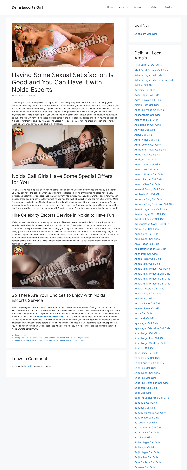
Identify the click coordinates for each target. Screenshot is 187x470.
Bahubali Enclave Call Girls (150, 412)
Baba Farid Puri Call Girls (149, 363)
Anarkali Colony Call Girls (149, 189)
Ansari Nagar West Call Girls (151, 214)
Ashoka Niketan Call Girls (149, 288)
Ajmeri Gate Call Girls (147, 104)
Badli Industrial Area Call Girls (151, 397)
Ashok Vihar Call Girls (147, 263)
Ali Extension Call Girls (147, 124)
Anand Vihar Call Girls (147, 184)
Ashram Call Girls (144, 298)
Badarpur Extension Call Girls (151, 382)
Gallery (155, 7)
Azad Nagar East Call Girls (150, 338)
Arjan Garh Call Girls (146, 234)
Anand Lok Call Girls (146, 169)
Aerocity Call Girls (144, 90)
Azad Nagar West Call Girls (150, 343)
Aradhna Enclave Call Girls (150, 219)
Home (110, 7)
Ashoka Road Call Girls (147, 293)
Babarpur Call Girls (145, 368)
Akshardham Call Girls (147, 114)
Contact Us (140, 7)
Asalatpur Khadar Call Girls (150, 248)
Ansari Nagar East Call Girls (150, 209)
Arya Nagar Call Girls (146, 243)
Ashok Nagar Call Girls (147, 258)
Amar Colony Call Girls (147, 144)
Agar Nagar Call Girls (146, 95)
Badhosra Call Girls (145, 387)
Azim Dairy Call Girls (146, 353)
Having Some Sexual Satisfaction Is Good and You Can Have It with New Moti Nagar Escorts (51, 338)
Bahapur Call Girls (144, 407)
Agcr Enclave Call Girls (147, 100)
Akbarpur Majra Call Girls (149, 109)
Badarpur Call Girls (145, 377)
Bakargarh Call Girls (146, 422)
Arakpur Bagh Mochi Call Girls (151, 224)
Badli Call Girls (142, 392)
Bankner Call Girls (144, 467)
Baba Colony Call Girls (147, 358)
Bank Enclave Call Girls (147, 462)
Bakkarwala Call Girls (146, 432)
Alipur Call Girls (143, 134)
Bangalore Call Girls (145, 33)
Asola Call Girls (143, 313)
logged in (28, 366)
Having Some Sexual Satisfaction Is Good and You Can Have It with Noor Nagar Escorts (49, 340)
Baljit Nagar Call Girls (146, 452)
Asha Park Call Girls (146, 253)
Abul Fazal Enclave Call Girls (151, 70)
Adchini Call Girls (144, 85)
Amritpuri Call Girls (145, 159)
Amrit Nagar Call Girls (147, 154)
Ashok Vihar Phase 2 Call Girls (152, 273)
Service (168, 7)
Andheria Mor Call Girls (148, 194)
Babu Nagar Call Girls (147, 372)
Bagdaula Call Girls (145, 402)
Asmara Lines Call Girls (148, 308)
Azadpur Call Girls (145, 348)
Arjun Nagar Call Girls (147, 238)
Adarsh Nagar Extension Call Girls (154, 80)
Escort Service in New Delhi (50, 316)
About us (123, 7)
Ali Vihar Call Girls (144, 129)
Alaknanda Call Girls (146, 119)
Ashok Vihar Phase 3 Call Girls (152, 278)
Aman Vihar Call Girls (146, 139)
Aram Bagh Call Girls (146, 229)
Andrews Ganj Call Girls (148, 199)
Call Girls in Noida (67, 231)
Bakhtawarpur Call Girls (148, 427)
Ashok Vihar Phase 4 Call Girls (152, 283)
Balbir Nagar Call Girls (147, 442)
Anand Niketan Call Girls (148, 174)
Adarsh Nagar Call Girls (148, 75)
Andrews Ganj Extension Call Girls (154, 204)
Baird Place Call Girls (146, 417)
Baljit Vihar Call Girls (146, 457)
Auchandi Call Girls (145, 318)
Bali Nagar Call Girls (146, 447)
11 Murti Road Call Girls (148, 65)
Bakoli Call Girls (143, 437)
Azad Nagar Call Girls (147, 333)
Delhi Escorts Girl (27, 7)
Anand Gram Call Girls (147, 164)
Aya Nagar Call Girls (146, 323)
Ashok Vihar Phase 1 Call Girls (152, 268)
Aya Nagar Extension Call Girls (152, 328)
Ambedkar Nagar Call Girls (150, 149)
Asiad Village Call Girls (147, 303)
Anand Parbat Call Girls (148, 179)
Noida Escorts (51, 105)
